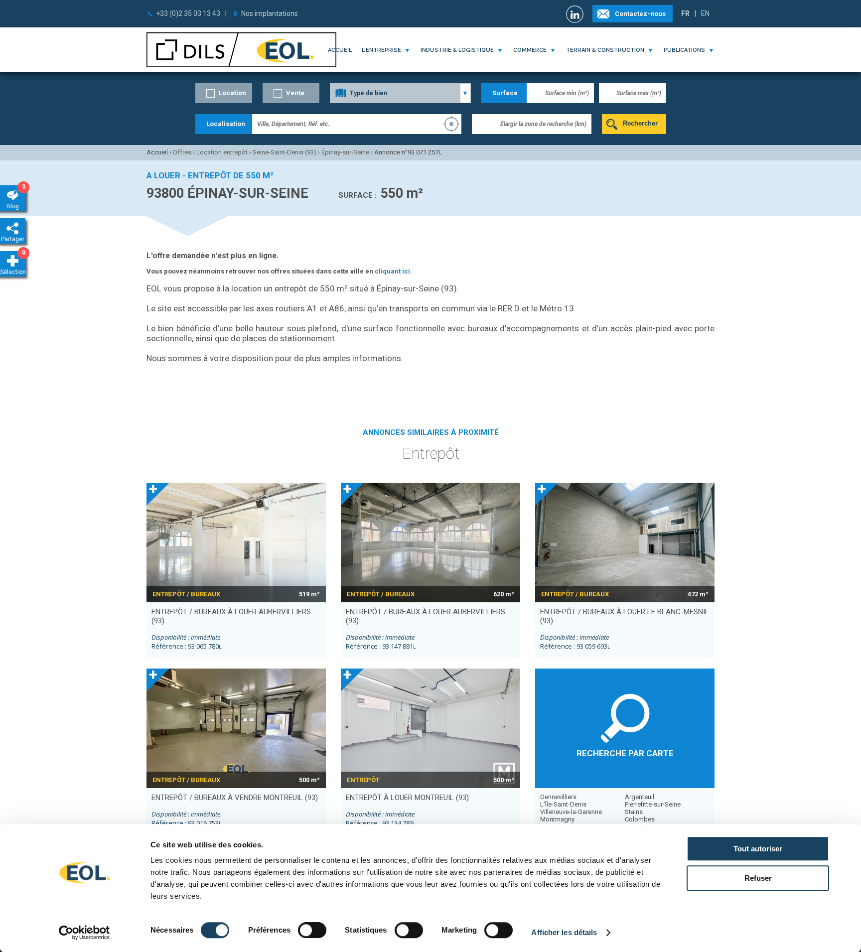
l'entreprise (381, 50)
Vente (295, 93)
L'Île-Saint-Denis (563, 804)
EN (705, 13)
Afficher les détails (564, 932)
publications (684, 50)
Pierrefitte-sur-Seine (653, 804)
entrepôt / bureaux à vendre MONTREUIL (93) (234, 797)
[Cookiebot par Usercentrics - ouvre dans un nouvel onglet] (84, 932)
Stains (634, 812)
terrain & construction (605, 50)
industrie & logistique (457, 50)
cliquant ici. (393, 271)
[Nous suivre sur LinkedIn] (576, 14)
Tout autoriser (757, 848)
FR (685, 13)
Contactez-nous (640, 13)
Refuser (758, 878)
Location (232, 93)
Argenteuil (639, 797)
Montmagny (557, 819)
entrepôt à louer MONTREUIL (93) (407, 797)
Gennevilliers (558, 797)
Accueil (340, 50)
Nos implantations (269, 13)
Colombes (640, 819)
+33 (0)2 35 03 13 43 (188, 13)
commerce (530, 50)
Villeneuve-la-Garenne (571, 812)
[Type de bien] (400, 93)
